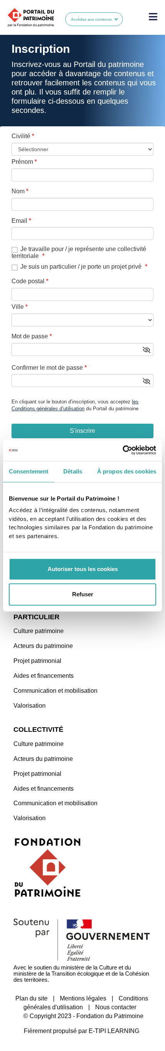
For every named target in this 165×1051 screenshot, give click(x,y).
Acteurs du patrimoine (43, 646)
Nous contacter (115, 1007)
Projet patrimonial (37, 661)
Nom (18, 191)
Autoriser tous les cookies (83, 569)
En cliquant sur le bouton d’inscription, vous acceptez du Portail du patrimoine (75, 405)
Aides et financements (43, 675)
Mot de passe (30, 336)
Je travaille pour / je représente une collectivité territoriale (79, 252)
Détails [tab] (72, 471)
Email (19, 220)
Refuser (82, 594)
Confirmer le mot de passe (47, 367)
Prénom (22, 161)
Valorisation (29, 705)
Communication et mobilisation (55, 690)
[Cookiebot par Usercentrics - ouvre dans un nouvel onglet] (122, 450)
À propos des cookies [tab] (126, 471)
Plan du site (31, 998)
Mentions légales (83, 998)
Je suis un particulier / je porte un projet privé (81, 266)
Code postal (28, 281)
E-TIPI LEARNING (114, 1031)
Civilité (21, 136)
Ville (18, 307)
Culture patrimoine (38, 631)
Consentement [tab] (28, 471)
